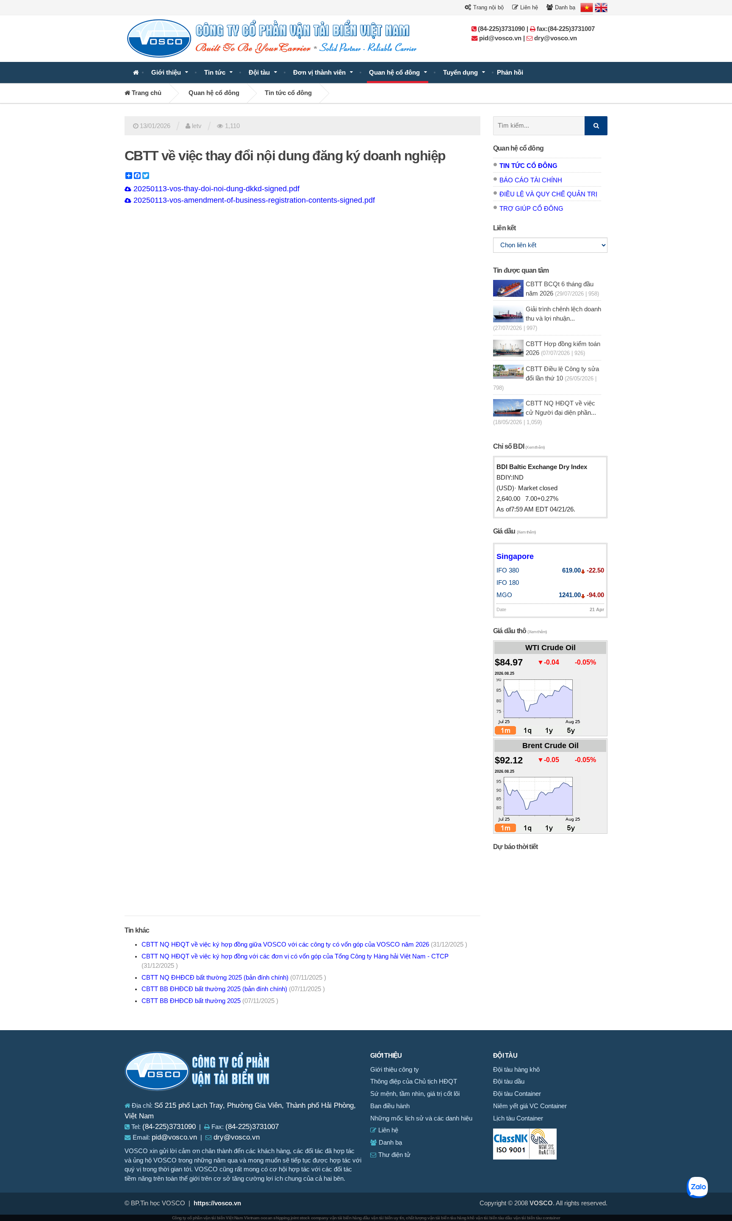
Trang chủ (145, 92)
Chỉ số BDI (518, 446)
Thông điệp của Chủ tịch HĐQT (413, 1081)
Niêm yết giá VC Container (530, 1106)
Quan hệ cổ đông (394, 72)
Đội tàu (259, 72)
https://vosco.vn (217, 1203)
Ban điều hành (390, 1106)
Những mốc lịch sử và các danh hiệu (421, 1118)
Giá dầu (514, 531)
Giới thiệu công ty (394, 1069)
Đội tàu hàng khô (516, 1069)
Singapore (515, 556)
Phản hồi (510, 72)
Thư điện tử (393, 1154)
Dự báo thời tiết (515, 846)
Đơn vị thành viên (319, 72)
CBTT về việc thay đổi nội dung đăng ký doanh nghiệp (285, 155)
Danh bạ (564, 7)
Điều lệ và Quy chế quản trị (548, 194)
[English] (601, 7)
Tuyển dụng (460, 72)
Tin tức (214, 72)
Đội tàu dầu (508, 1081)
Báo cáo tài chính (530, 180)
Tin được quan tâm (521, 270)
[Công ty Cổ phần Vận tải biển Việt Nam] (136, 73)
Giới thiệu (166, 72)
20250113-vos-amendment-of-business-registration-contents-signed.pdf (253, 200)
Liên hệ (528, 7)
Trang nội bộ (487, 7)
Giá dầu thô (519, 630)
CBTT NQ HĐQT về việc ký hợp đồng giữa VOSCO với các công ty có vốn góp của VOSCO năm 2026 (304, 944)
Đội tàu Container (517, 1093)
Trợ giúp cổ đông (531, 208)
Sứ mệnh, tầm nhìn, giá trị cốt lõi (415, 1093)
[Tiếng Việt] (586, 7)
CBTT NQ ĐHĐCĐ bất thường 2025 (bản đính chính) (233, 977)
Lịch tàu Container (518, 1118)
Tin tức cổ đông (288, 92)
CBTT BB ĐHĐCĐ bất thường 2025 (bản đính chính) (233, 989)
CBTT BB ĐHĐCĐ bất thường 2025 (209, 1000)
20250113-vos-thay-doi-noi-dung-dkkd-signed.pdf (215, 188)
